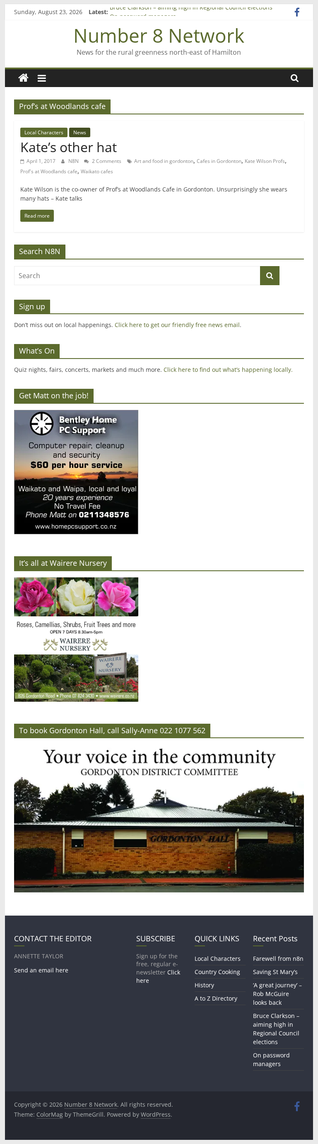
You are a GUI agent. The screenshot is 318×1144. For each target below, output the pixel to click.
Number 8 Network (158, 35)
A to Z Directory (216, 998)
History (204, 985)
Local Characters (43, 132)
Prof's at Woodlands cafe (48, 171)
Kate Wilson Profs (265, 161)
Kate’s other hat (68, 147)
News (79, 132)
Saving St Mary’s (275, 972)
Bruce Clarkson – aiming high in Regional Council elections (191, 12)
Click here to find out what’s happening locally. (228, 369)
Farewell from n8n (278, 958)
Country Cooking (217, 972)
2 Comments (106, 161)
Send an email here (41, 970)
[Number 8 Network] (23, 78)
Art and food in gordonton (163, 161)
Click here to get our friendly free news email (177, 325)
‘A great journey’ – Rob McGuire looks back (277, 993)
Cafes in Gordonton (219, 161)
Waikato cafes (97, 171)
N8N (74, 161)
